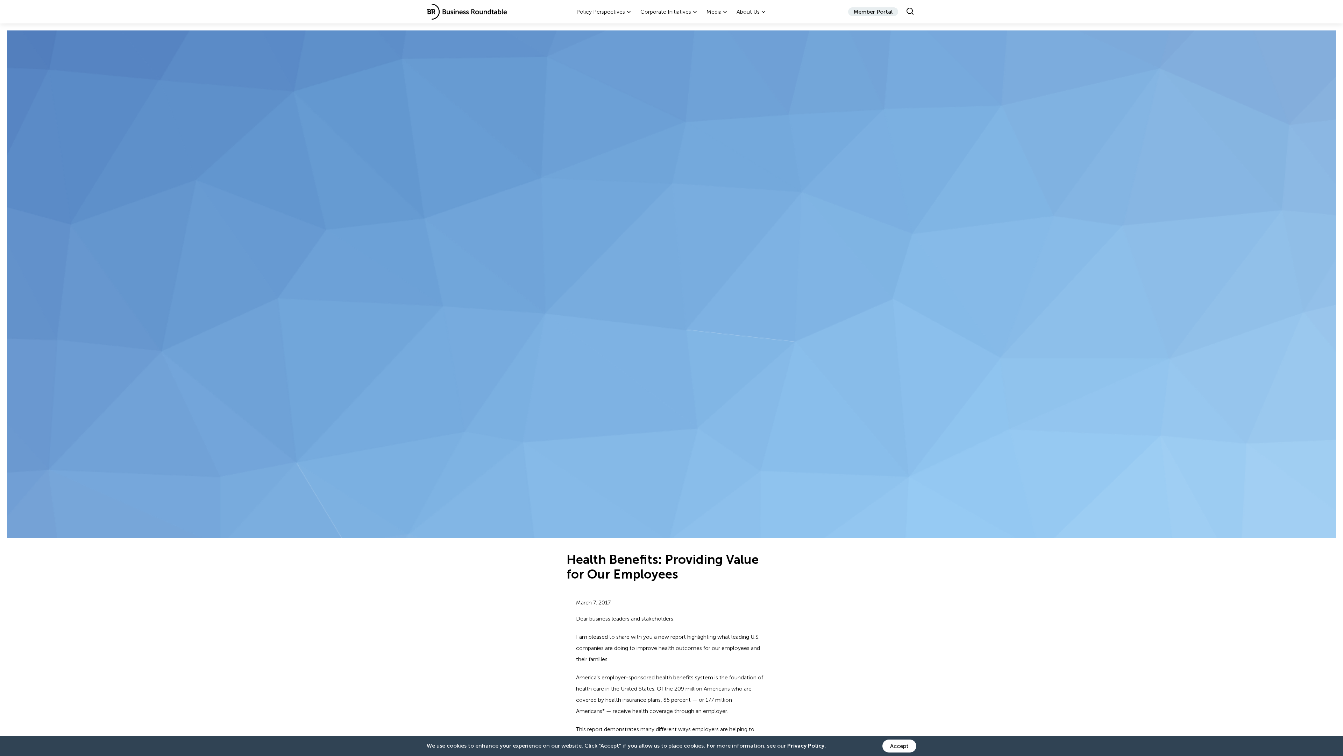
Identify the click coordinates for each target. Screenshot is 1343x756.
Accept (899, 746)
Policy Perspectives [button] (600, 11)
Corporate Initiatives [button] (665, 11)
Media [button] (714, 11)
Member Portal (873, 11)
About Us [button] (748, 11)
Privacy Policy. (806, 745)
